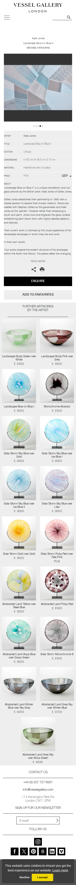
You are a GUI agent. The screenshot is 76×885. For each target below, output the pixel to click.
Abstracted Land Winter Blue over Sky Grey (19, 706)
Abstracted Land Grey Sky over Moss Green (38, 757)
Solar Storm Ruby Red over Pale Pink (57, 556)
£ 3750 (57, 712)
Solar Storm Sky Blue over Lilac (57, 506)
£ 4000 (57, 364)
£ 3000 (19, 411)
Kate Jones (38, 38)
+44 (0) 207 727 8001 (38, 782)
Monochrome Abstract (57, 406)
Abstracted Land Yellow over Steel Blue (19, 606)
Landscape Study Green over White (19, 358)
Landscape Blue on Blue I (19, 406)
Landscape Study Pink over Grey (57, 358)
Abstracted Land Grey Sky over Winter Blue (57, 706)
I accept (42, 877)
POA (57, 561)
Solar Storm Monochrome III (57, 654)
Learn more (60, 870)
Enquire (38, 281)
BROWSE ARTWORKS (38, 48)
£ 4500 (38, 762)
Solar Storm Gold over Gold (19, 554)
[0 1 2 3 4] (38, 92)
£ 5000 (19, 712)
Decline (24, 877)
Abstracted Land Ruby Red (57, 604)
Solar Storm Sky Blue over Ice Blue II (19, 506)
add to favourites (38, 294)
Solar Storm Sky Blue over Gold (19, 455)
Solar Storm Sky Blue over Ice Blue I (57, 455)
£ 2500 (19, 364)
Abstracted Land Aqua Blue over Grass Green (19, 656)
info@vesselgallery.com (38, 790)
